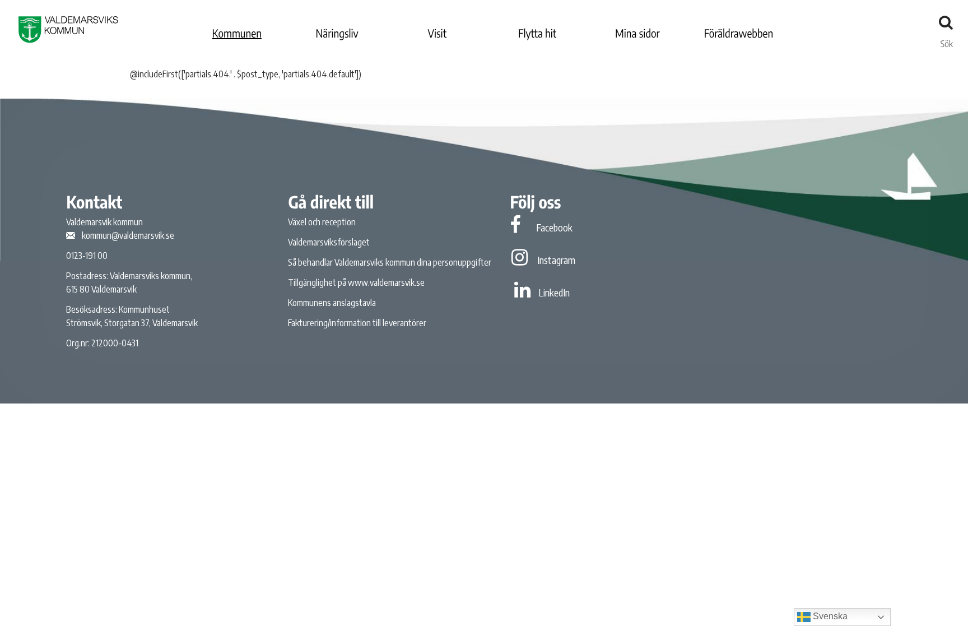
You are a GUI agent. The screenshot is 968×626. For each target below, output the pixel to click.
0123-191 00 (87, 255)
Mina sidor (637, 33)
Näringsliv (336, 33)
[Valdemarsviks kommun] (68, 29)
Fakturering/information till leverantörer (357, 322)
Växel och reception (322, 222)
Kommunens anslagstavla (332, 302)
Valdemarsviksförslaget (329, 242)
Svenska (829, 616)
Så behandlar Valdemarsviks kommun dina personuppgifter (389, 262)
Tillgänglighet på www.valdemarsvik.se (356, 282)
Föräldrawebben (739, 33)
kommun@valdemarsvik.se (128, 235)
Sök (947, 41)
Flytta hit (537, 33)
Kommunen (237, 33)
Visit (437, 33)
